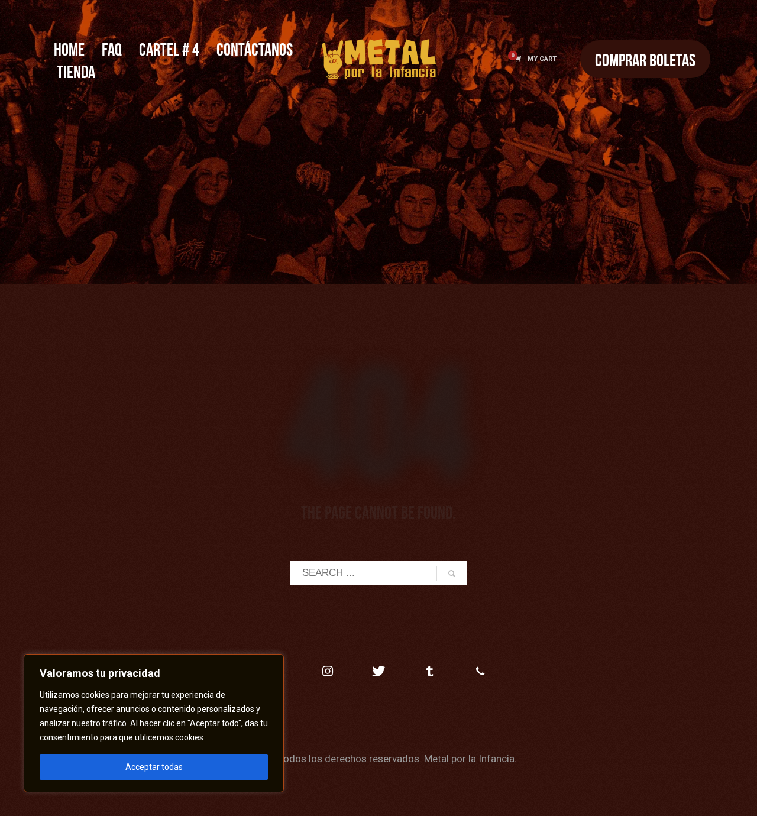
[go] (451, 573)
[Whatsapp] (480, 671)
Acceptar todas (154, 767)
